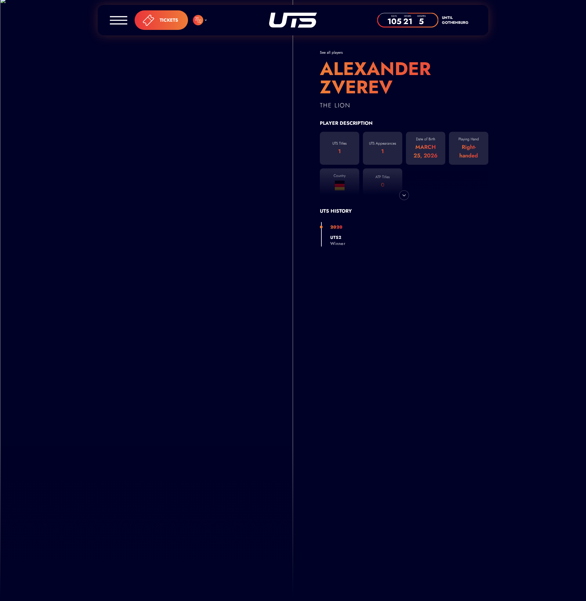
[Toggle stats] (404, 195)
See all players (331, 52)
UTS (293, 20)
